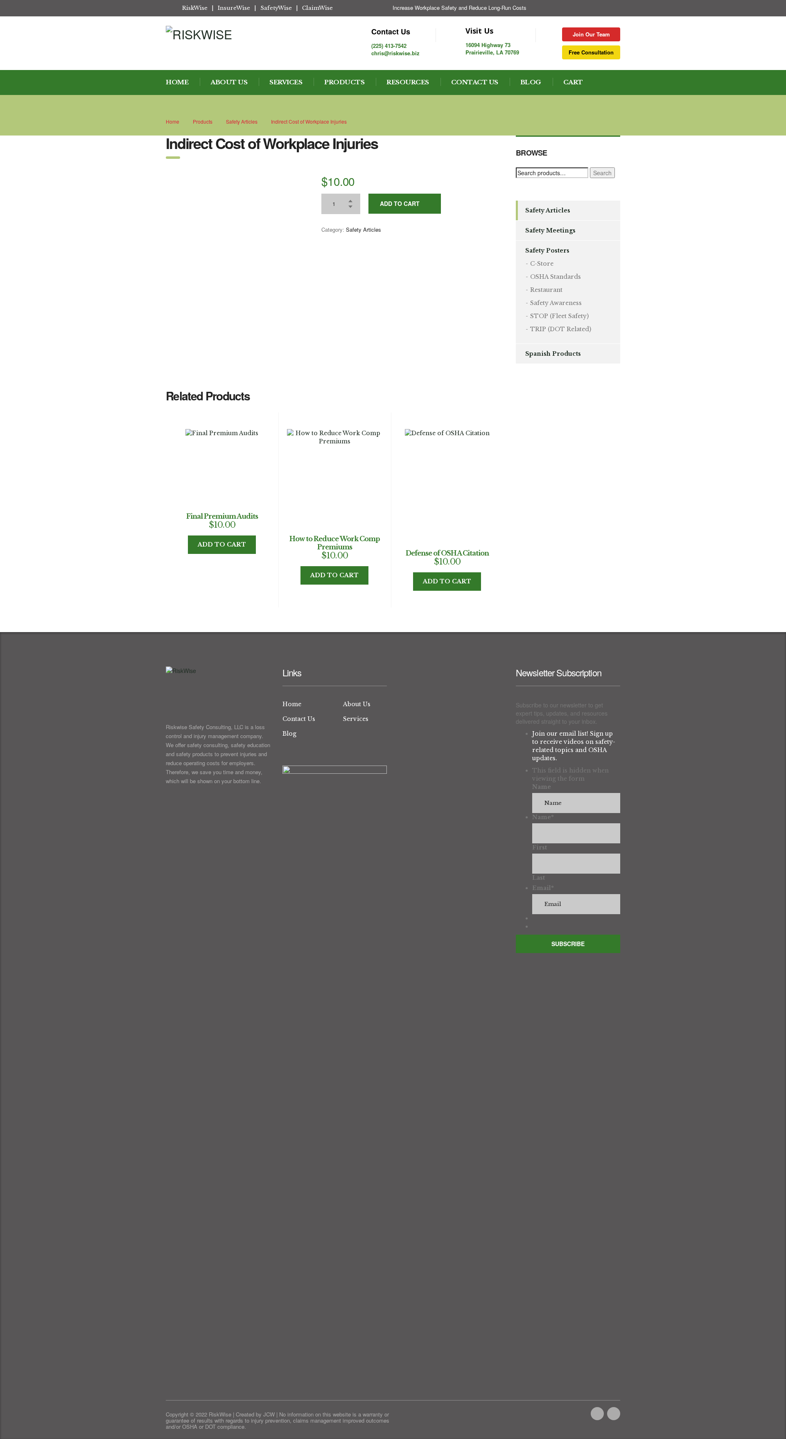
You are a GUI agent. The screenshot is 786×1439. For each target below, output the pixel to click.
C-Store (541, 263)
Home (177, 82)
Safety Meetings (550, 230)
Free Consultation (591, 52)
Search (602, 173)
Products (344, 82)
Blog (530, 82)
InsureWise (234, 8)
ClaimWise (317, 8)
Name (541, 787)
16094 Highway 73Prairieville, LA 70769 (492, 48)
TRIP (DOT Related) (560, 329)
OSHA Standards (555, 276)
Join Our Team (591, 34)
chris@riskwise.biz (395, 53)
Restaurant (546, 290)
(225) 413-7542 (389, 46)
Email (543, 888)
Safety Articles (363, 229)
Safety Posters (547, 250)
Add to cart (400, 203)
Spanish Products (553, 353)
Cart (573, 82)
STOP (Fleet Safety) (559, 316)
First (539, 847)
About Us (228, 82)
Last (538, 877)
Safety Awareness (556, 303)
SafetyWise (276, 8)
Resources (407, 82)
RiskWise (195, 8)
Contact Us (474, 82)
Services (285, 82)
